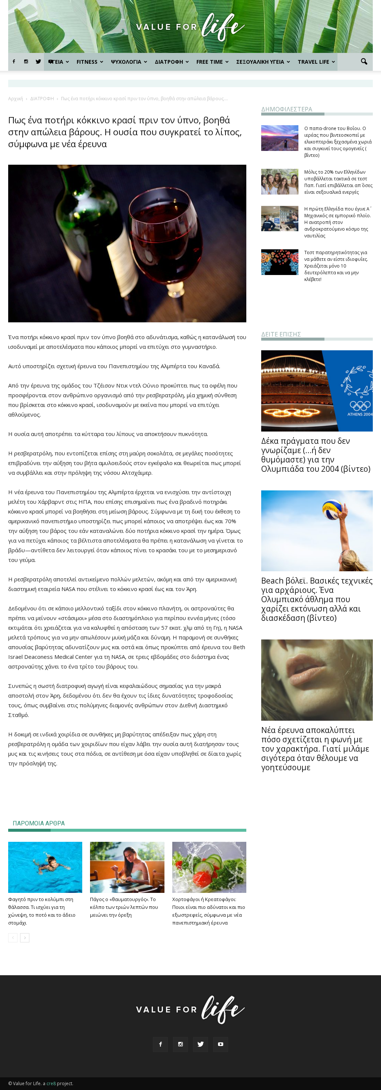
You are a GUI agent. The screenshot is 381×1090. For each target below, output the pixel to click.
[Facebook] (13, 62)
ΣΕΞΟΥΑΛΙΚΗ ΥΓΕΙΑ (260, 61)
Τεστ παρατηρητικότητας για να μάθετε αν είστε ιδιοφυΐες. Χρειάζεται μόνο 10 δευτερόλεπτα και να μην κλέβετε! (336, 265)
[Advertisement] (127, 789)
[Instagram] (26, 62)
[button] (364, 62)
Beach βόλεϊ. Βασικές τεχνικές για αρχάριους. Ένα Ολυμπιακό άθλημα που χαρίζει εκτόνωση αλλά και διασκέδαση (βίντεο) (316, 599)
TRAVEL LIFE (313, 61)
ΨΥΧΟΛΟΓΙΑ (126, 61)
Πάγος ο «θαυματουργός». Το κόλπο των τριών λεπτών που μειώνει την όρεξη (124, 907)
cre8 (51, 1083)
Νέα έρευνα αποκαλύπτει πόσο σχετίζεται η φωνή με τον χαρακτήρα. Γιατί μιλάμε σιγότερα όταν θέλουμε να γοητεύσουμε (315, 749)
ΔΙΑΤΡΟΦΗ (169, 61)
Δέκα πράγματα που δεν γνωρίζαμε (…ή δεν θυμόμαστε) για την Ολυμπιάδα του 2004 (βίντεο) (316, 455)
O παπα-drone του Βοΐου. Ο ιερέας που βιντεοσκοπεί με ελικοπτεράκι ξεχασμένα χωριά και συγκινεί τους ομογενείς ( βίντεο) (338, 141)
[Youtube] (220, 1044)
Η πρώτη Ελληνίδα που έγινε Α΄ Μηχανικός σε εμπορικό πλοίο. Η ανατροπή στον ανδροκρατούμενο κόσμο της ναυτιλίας (337, 222)
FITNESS (87, 61)
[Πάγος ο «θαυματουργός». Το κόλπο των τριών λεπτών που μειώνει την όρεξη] (127, 867)
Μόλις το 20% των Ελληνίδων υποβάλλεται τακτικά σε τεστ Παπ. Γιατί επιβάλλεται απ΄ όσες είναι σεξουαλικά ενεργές (338, 182)
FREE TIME (209, 61)
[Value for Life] (190, 27)
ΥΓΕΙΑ (56, 61)
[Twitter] (38, 62)
